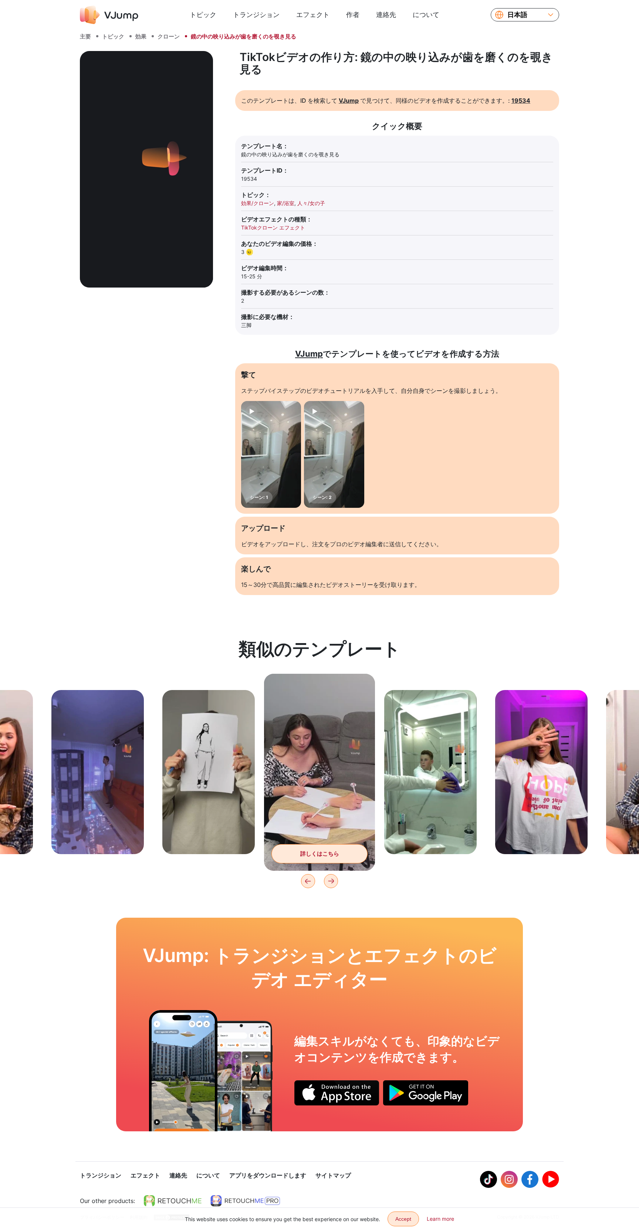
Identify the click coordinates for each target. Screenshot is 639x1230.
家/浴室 (285, 203)
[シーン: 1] (271, 454)
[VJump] (109, 15)
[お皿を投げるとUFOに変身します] (183, 1070)
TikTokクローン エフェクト (273, 227)
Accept (403, 1219)
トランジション (256, 14)
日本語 (517, 14)
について (426, 14)
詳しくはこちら (97, 836)
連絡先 (386, 14)
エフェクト (312, 14)
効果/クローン (257, 203)
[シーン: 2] (334, 454)
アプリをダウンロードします (267, 1175)
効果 (140, 36)
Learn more (440, 1219)
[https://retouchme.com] (173, 1200)
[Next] (331, 881)
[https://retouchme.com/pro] (245, 1200)
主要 (85, 36)
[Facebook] (529, 1179)
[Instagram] (509, 1179)
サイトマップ (333, 1175)
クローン (169, 36)
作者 (352, 14)
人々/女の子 (311, 203)
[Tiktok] (488, 1179)
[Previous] (308, 881)
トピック (203, 14)
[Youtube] (550, 1179)
